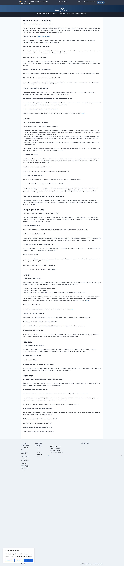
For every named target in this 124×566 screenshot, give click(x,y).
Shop (51, 445)
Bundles (48, 13)
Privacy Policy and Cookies (56, 452)
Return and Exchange (55, 448)
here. (35, 360)
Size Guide (70, 13)
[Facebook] (22, 564)
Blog (38, 448)
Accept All (28, 560)
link (48, 261)
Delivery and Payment (55, 446)
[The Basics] (62, 10)
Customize (9, 560)
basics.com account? (43, 36)
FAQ (38, 450)
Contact (39, 452)
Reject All (19, 560)
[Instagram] (24, 564)
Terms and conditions (55, 450)
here (49, 113)
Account (100, 2)
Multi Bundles (41, 13)
